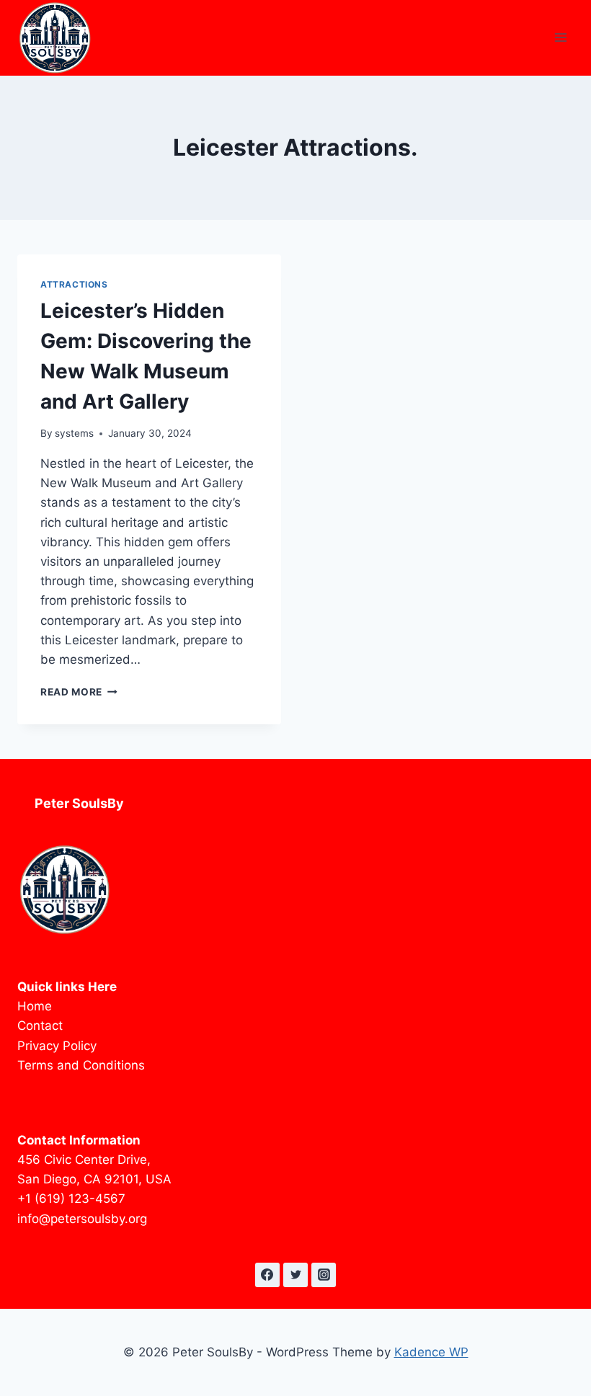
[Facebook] (267, 1275)
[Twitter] (295, 1275)
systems (74, 433)
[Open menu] (560, 38)
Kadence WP (431, 1352)
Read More (78, 692)
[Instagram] (323, 1275)
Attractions (74, 284)
